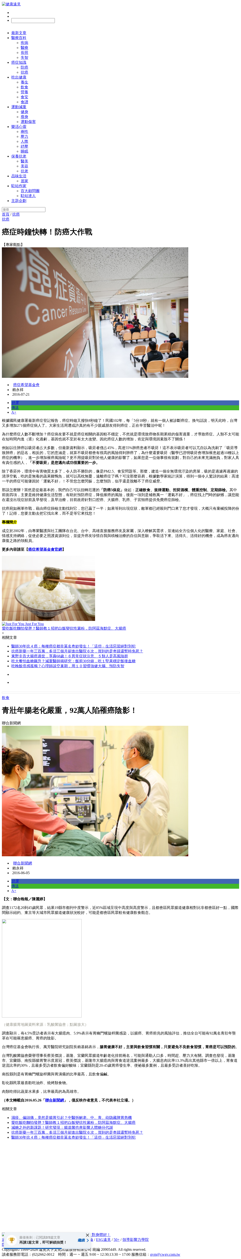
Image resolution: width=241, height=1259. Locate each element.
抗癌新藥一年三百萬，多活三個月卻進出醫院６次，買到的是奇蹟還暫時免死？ (77, 651)
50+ (117, 1240)
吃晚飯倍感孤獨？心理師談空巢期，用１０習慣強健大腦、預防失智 (67, 666)
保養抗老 (18, 156)
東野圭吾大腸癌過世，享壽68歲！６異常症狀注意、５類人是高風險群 (69, 656)
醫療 (24, 48)
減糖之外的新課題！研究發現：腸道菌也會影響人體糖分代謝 (62, 1127)
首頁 (5, 214)
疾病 (24, 43)
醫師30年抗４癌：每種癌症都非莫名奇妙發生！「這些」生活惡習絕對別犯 (73, 646)
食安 (24, 97)
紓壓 (24, 146)
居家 (24, 181)
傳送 (15, 408)
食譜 (24, 102)
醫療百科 (18, 38)
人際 (24, 141)
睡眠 (24, 151)
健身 (24, 112)
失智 (24, 57)
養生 (24, 82)
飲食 (24, 87)
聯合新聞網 (22, 863)
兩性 (24, 132)
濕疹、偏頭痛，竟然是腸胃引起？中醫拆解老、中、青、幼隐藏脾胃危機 (71, 1118)
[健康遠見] (11, 4)
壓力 (24, 136)
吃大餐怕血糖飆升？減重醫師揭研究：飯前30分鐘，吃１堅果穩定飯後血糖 (73, 661)
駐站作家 (18, 186)
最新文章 (18, 33)
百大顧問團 (30, 191)
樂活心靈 (18, 127)
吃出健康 (18, 77)
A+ (13, 412)
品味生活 (18, 176)
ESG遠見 (103, 1240)
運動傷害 (28, 122)
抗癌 (24, 72)
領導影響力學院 (135, 1240)
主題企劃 (18, 201)
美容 (24, 166)
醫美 (24, 161)
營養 (24, 92)
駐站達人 (28, 196)
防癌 (24, 67)
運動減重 (18, 107)
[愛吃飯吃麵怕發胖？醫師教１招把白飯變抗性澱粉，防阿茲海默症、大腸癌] (120, 589)
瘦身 (24, 117)
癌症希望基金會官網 (45, 549)
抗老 (24, 171)
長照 (24, 53)
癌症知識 (18, 62)
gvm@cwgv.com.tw (165, 1254)
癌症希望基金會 (26, 385)
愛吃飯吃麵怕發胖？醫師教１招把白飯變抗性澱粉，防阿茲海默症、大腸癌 (73, 1123)
